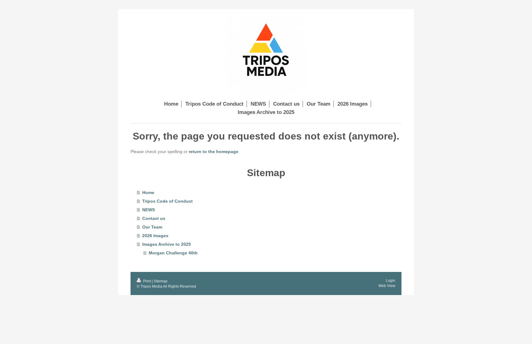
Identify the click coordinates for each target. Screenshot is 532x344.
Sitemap (160, 281)
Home (148, 192)
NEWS (148, 209)
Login (390, 280)
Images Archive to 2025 (166, 244)
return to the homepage (213, 151)
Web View (386, 286)
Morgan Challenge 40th (173, 252)
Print (147, 281)
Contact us (153, 218)
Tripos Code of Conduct (167, 201)
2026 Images (155, 235)
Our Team (152, 227)
